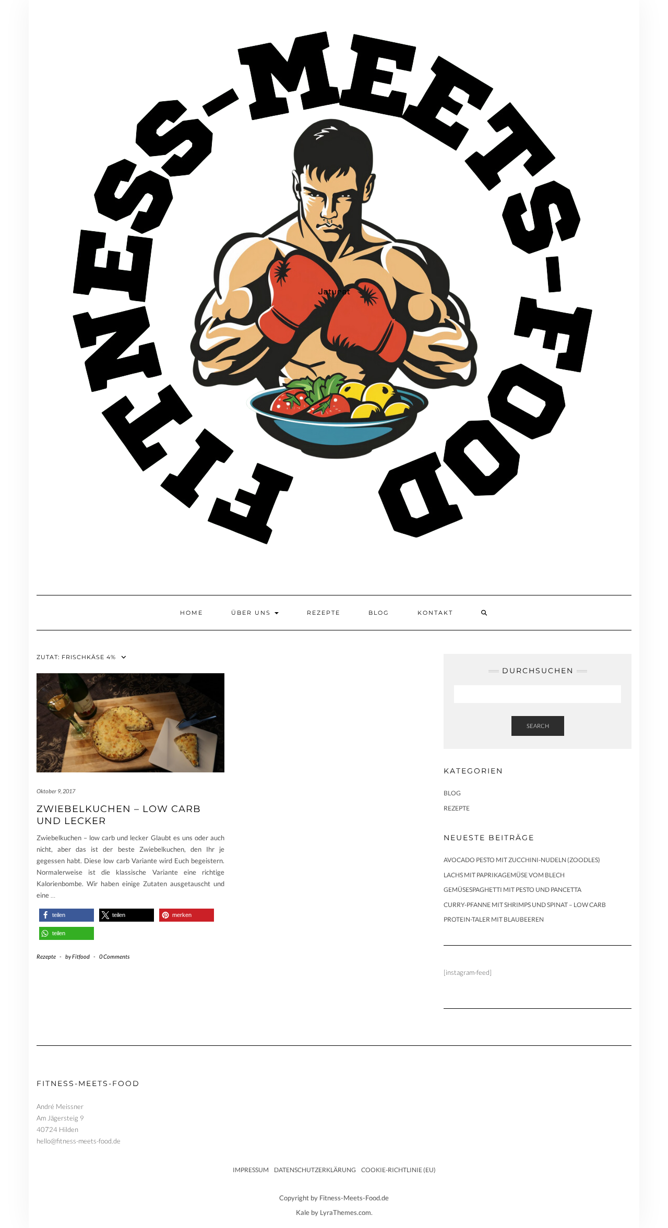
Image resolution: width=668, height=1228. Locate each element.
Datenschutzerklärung (315, 1170)
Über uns (252, 612)
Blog (378, 612)
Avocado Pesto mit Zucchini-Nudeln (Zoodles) (522, 860)
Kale (302, 1212)
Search (538, 725)
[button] (66, 915)
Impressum (251, 1170)
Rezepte (323, 612)
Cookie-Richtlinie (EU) (398, 1170)
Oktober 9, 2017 (56, 791)
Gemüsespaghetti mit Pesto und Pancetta (512, 889)
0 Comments (114, 956)
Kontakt (435, 612)
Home (191, 612)
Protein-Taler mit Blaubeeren (494, 919)
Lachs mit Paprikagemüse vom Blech (504, 875)
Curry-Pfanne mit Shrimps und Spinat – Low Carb (525, 905)
